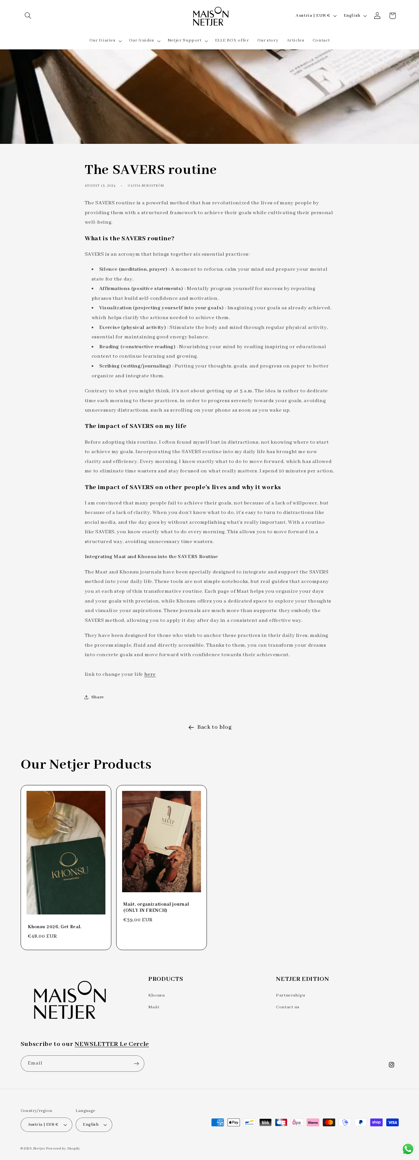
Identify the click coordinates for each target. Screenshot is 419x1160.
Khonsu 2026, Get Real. (55, 927)
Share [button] (97, 697)
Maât (153, 1007)
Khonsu (156, 995)
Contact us (287, 1007)
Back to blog (214, 727)
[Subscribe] (136, 1063)
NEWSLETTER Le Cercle (112, 1044)
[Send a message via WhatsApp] (408, 1149)
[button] (28, 15)
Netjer (39, 1148)
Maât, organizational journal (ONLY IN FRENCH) (156, 907)
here (150, 674)
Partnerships (290, 995)
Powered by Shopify (63, 1148)
